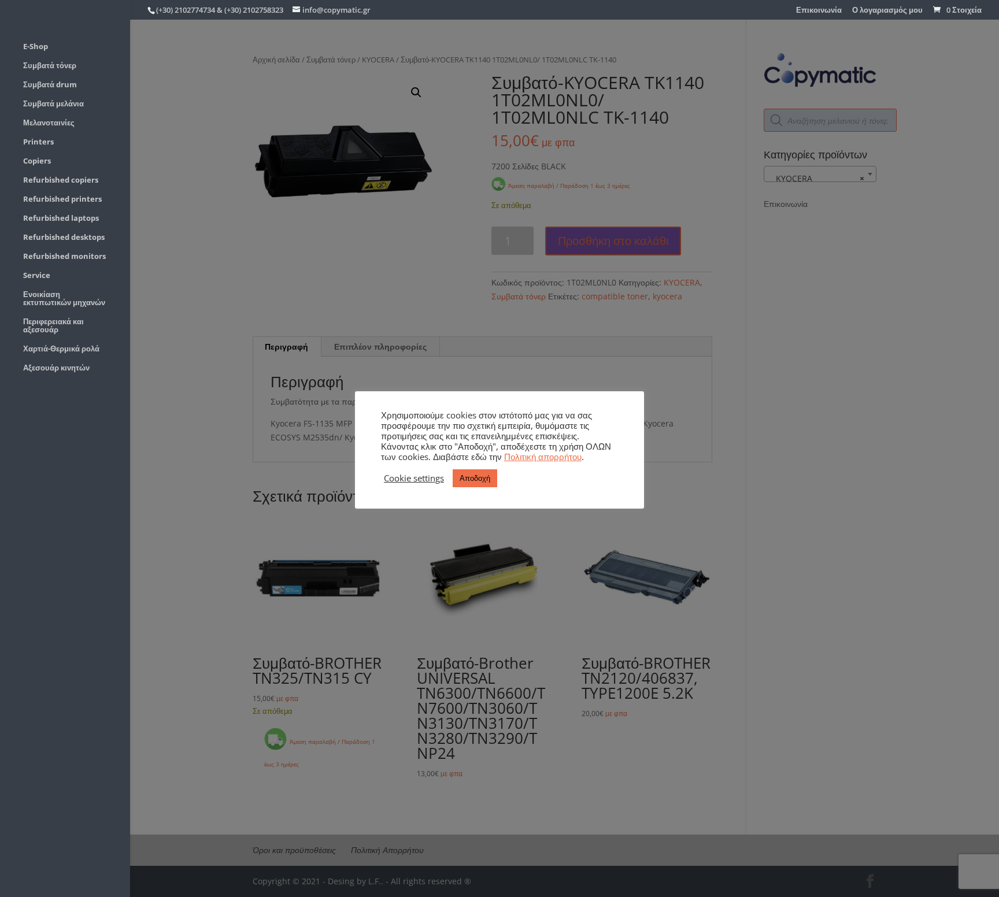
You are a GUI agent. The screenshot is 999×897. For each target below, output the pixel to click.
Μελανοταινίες (49, 123)
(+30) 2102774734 (185, 10)
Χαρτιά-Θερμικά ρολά (61, 349)
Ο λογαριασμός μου (887, 10)
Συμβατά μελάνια (53, 104)
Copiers (37, 161)
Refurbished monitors (64, 256)
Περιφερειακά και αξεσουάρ (53, 326)
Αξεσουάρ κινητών (56, 368)
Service (36, 275)
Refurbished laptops (61, 218)
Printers (38, 142)
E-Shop (35, 46)
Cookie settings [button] (414, 478)
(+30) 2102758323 (253, 10)
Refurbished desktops (64, 237)
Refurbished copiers (60, 180)
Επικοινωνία (819, 10)
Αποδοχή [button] (475, 478)
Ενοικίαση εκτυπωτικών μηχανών (64, 298)
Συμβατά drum (50, 85)
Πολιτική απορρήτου (543, 456)
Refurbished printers (62, 199)
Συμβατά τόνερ (49, 66)
